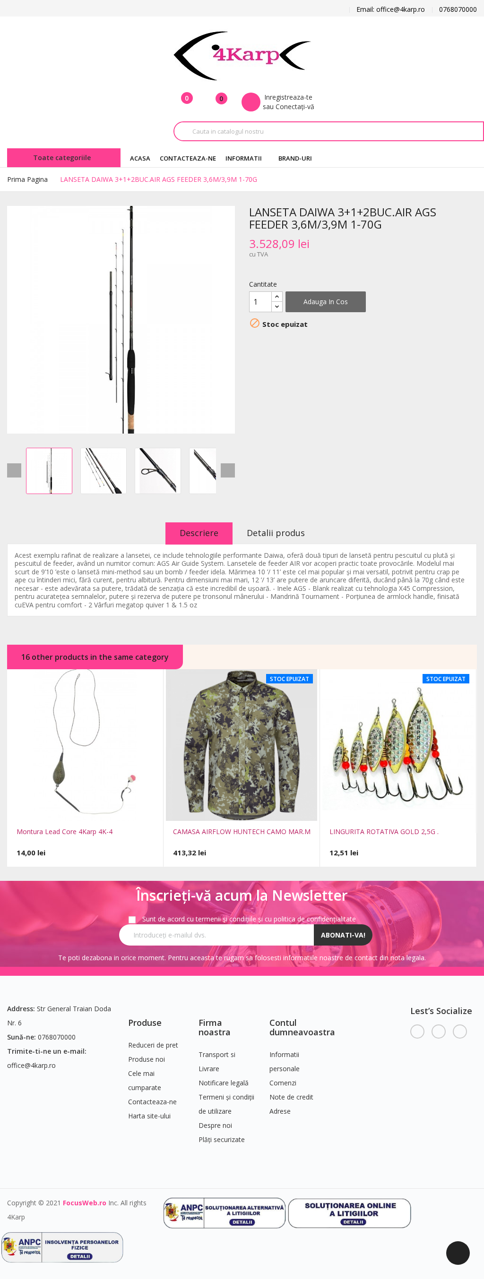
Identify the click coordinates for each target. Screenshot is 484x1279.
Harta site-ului (149, 1115)
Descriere (199, 532)
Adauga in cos (325, 301)
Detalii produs (276, 532)
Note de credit (291, 1096)
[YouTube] (439, 1031)
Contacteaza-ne (152, 1101)
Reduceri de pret (153, 1044)
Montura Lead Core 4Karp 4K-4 (64, 831)
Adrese (280, 1111)
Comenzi (282, 1082)
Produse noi (146, 1059)
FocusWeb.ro (84, 1202)
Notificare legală (224, 1082)
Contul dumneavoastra (302, 1027)
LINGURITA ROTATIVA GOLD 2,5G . (384, 831)
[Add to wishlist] (102, 810)
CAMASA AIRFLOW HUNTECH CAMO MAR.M (242, 831)
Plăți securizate (222, 1139)
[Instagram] (460, 1031)
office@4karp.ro (31, 1065)
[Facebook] (417, 1031)
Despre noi (215, 1125)
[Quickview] (68, 810)
